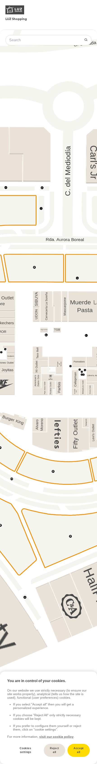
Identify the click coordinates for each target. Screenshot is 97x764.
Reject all (54, 750)
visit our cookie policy (56, 736)
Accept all (79, 750)
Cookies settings (25, 750)
